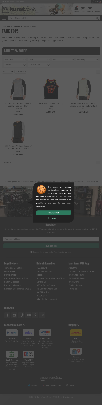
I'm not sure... (53, 218)
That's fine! (53, 213)
